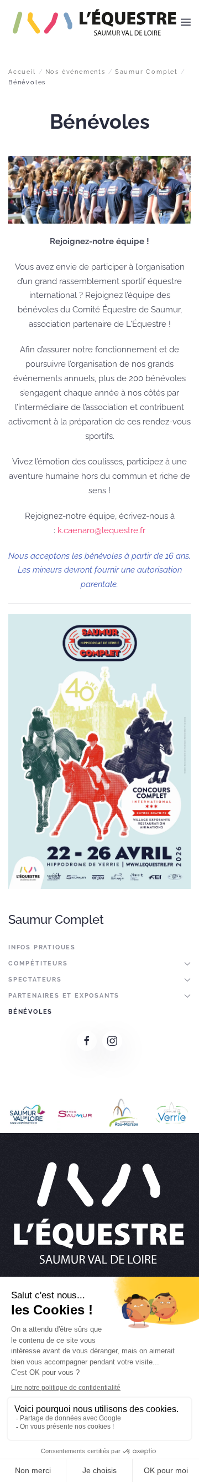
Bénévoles (30, 1011)
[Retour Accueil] (94, 22)
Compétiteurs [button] (38, 963)
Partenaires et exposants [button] (63, 995)
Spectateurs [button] (35, 979)
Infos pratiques (42, 947)
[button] (186, 22)
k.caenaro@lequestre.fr (101, 530)
